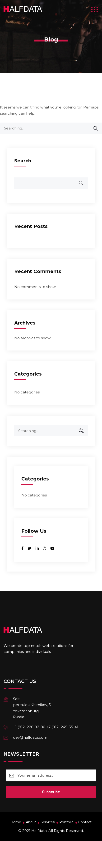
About (31, 822)
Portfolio (66, 822)
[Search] (93, 128)
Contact (85, 822)
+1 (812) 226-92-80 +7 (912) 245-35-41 (45, 727)
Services (48, 822)
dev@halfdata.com (30, 737)
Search (22, 161)
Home (15, 822)
